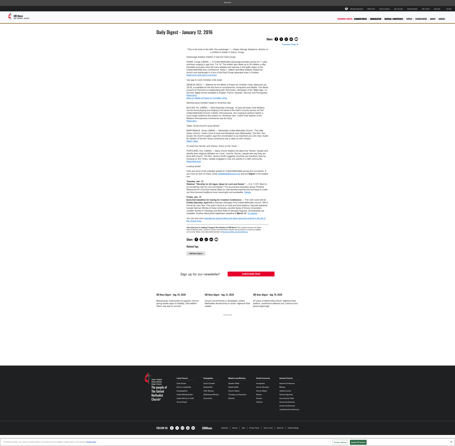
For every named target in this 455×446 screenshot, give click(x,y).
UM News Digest (195, 253)
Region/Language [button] (356, 9)
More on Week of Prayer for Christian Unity (207, 97)
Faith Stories (181, 383)
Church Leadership (184, 387)
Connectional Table (286, 398)
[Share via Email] (296, 39)
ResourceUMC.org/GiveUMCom (235, 231)
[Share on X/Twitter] (281, 39)
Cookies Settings (340, 442)
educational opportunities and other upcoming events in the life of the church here (226, 219)
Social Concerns (263, 378)
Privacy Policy (254, 428)
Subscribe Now (251, 273)
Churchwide (421, 18)
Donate (442, 18)
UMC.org (437, 9)
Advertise (224, 428)
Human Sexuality (262, 387)
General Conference (393, 18)
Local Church (182, 378)
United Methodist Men (185, 394)
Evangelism (208, 378)
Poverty (259, 398)
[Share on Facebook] (276, 39)
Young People (182, 402)
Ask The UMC (398, 9)
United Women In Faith (185, 398)
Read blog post (194, 161)
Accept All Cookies (358, 442)
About (433, 18)
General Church (286, 378)
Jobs (243, 428)
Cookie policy (91, 442)
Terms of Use (268, 428)
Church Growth (209, 383)
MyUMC (449, 9)
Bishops (282, 387)
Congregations (182, 391)
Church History (233, 391)
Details (247, 192)
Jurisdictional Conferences (289, 409)
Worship (231, 398)
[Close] (451, 441)
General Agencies (286, 394)
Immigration (375, 18)
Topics (409, 18)
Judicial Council (285, 391)
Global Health (233, 387)
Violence (259, 402)
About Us (280, 428)
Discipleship (207, 387)
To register (252, 213)
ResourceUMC (412, 9)
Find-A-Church (384, 9)
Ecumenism (207, 398)
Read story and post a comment (202, 74)
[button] (172, 428)
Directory (371, 9)
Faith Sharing (208, 391)
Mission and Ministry (237, 378)
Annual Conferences (287, 402)
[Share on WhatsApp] (286, 39)
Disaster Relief (233, 383)
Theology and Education (237, 394)
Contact (234, 428)
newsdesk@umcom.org (229, 173)
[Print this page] (291, 39)
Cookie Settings (293, 428)
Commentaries (360, 18)
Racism (259, 394)
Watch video (192, 141)
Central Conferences (287, 406)
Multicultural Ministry (211, 394)
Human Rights (261, 391)
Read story (192, 95)
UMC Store (426, 9)
